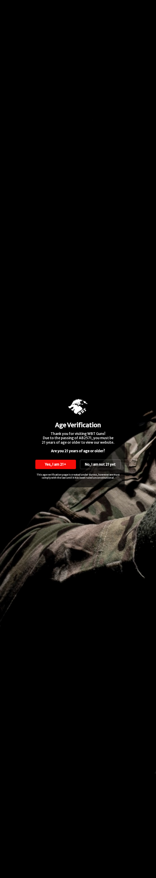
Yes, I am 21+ (55, 464)
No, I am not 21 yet (100, 464)
